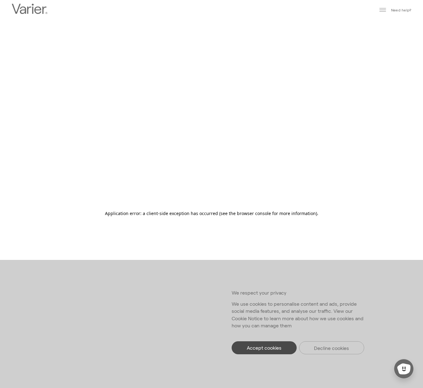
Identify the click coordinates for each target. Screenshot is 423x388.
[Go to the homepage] (29, 9)
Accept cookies (264, 348)
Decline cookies (331, 348)
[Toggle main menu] (382, 10)
